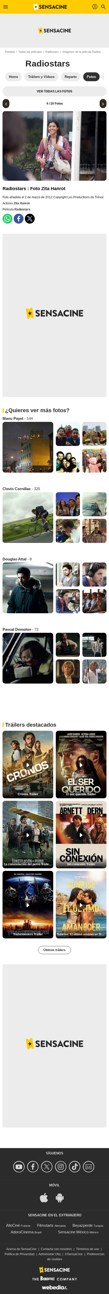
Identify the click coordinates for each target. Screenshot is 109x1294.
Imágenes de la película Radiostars (83, 51)
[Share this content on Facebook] (19, 219)
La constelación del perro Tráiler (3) (28, 864)
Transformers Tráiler (28, 934)
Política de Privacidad (19, 1254)
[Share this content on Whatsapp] (7, 219)
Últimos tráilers (54, 950)
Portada (10, 51)
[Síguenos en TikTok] (75, 1166)
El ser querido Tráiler (81, 794)
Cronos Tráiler (28, 794)
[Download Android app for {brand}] (62, 1197)
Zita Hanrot (22, 203)
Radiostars (52, 51)
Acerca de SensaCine (21, 1249)
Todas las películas (30, 51)
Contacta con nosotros (56, 1249)
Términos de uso (87, 1249)
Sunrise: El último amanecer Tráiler (81, 934)
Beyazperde (82, 1225)
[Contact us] (89, 1166)
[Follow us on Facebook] (33, 1166)
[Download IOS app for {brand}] (46, 1197)
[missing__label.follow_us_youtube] (19, 1166)
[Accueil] (50, 7)
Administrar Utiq (50, 1254)
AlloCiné (13, 1225)
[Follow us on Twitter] (47, 1166)
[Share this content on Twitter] (30, 219)
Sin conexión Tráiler (81, 864)
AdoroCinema (22, 1232)
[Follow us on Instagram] (61, 1166)
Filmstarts (45, 1225)
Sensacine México (73, 1232)
